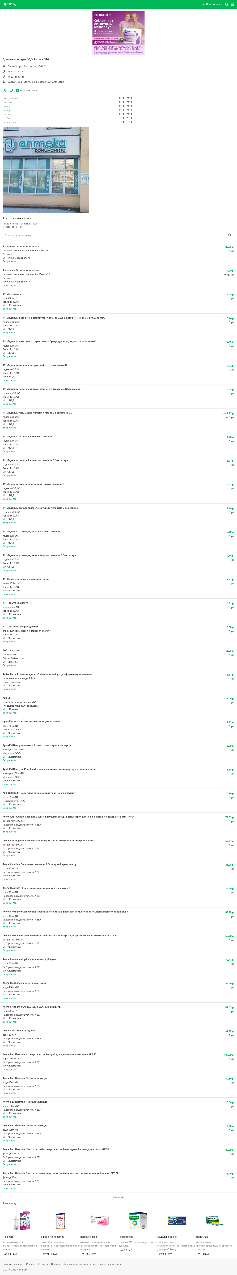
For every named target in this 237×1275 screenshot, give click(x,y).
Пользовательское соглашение (79, 1264)
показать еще (119, 1196)
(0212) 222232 (16, 71)
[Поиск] (230, 235)
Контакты (43, 1264)
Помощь (55, 1264)
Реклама (30, 1264)
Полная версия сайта (110, 1264)
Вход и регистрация (13, 1264)
